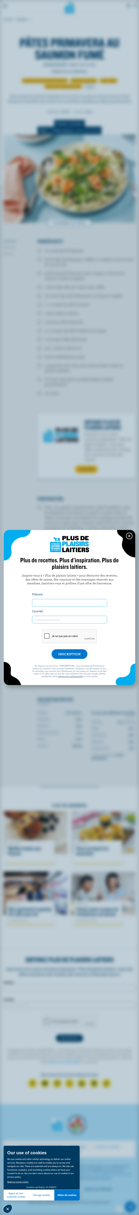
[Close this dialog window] (129, 536)
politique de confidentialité (70, 676)
